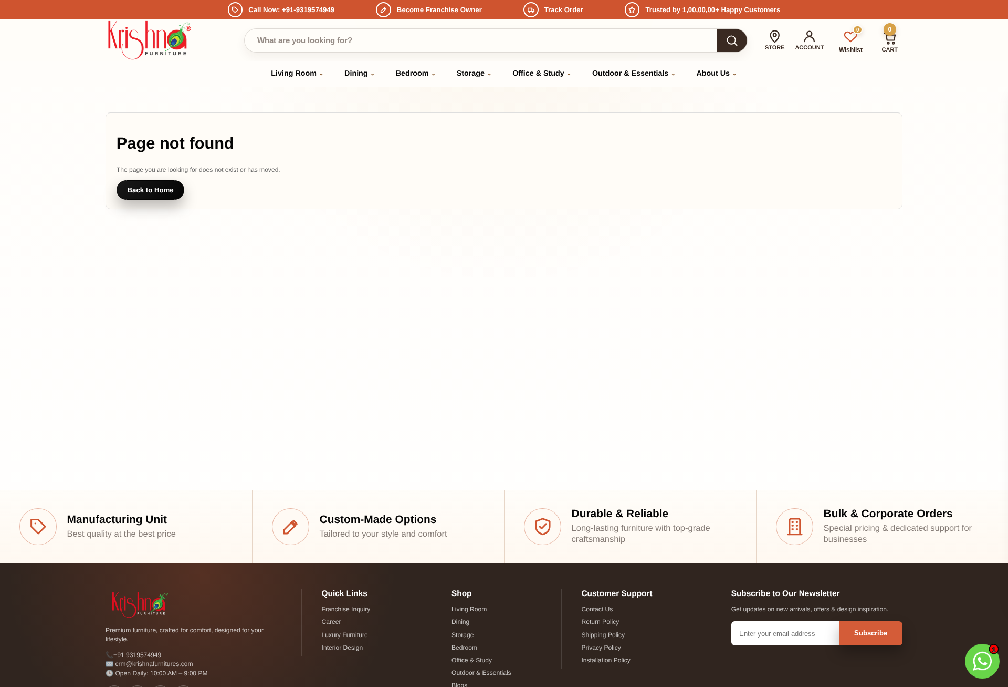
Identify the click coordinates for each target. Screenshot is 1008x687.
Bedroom (416, 73)
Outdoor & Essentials (634, 73)
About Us (717, 73)
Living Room (297, 73)
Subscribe (870, 633)
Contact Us (597, 609)
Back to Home (151, 190)
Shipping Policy (603, 635)
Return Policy (600, 622)
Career (331, 622)
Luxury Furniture (345, 635)
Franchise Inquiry (346, 609)
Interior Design (342, 647)
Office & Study (541, 73)
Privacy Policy (601, 647)
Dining (359, 73)
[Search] (732, 40)
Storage (474, 73)
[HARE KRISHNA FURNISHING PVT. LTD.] (151, 40)
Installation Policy (605, 660)
